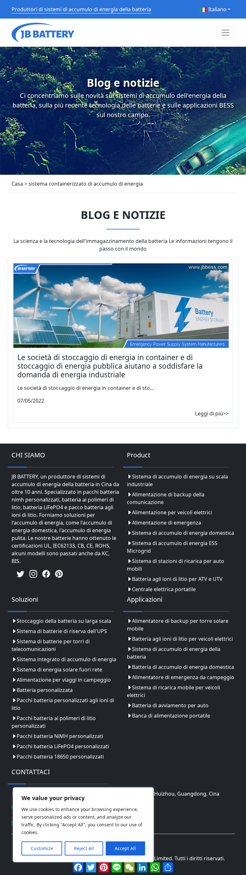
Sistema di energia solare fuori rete (59, 669)
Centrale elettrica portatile (164, 589)
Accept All (125, 848)
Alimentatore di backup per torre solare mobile (177, 624)
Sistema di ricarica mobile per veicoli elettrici (173, 691)
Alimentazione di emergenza (166, 522)
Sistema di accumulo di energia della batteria (173, 653)
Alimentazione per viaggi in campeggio (64, 679)
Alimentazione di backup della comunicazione (165, 498)
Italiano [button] (216, 9)
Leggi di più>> (212, 413)
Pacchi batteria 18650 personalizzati (60, 756)
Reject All (84, 848)
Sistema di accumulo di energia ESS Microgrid (172, 547)
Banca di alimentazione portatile (171, 715)
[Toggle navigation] (225, 32)
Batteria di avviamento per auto (170, 705)
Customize (42, 848)
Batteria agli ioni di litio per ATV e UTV (177, 578)
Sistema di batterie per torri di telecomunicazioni (51, 645)
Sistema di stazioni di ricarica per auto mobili (175, 565)
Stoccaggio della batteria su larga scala (64, 620)
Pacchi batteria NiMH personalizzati (60, 736)
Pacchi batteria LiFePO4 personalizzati (63, 746)
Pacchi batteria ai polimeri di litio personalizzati (54, 722)
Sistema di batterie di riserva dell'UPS (62, 631)
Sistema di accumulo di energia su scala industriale (177, 480)
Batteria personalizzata (45, 690)
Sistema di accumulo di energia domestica (183, 532)
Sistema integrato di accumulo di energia (66, 659)
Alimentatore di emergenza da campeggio (183, 677)
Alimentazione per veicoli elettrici (172, 512)
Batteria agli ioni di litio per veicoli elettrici (182, 638)
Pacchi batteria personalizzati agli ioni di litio (63, 704)
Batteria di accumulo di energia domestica (183, 666)
